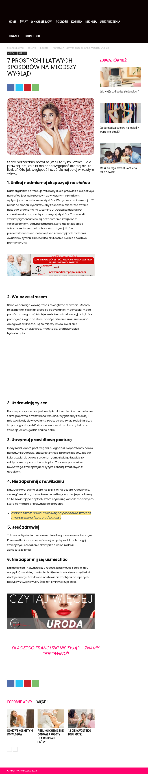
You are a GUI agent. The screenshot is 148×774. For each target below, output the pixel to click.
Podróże (62, 21)
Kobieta (76, 21)
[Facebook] (10, 87)
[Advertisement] (51, 365)
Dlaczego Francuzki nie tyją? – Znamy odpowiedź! (55, 651)
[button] (136, 7)
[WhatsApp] (35, 87)
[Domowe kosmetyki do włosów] (20, 718)
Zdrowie (32, 47)
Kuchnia (91, 21)
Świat (24, 21)
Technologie (32, 36)
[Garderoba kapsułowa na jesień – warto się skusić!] (120, 113)
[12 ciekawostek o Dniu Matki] (81, 718)
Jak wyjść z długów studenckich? (120, 91)
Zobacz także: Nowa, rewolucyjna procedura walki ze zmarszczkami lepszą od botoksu (51, 515)
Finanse (14, 36)
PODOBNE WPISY (19, 702)
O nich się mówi (42, 21)
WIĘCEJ (41, 702)
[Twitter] (19, 87)
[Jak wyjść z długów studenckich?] (120, 77)
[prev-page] (9, 749)
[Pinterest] (27, 87)
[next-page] (15, 749)
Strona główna (15, 47)
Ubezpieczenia (110, 21)
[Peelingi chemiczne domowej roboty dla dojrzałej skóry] (51, 718)
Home (12, 21)
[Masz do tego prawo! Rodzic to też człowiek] (120, 153)
